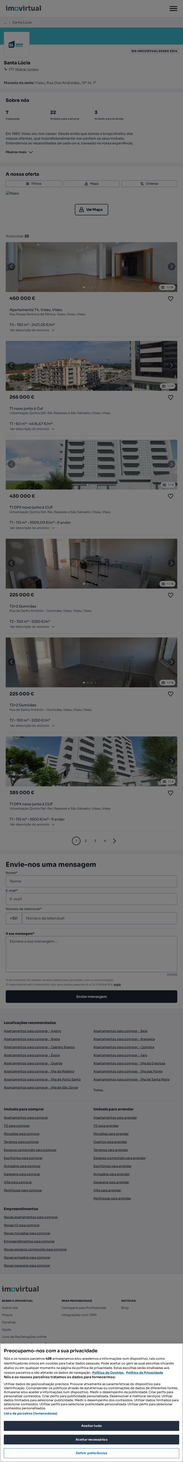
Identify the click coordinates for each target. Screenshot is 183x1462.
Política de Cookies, (108, 1373)
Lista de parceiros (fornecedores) (30, 1413)
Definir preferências (91, 1453)
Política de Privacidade (144, 1373)
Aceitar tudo (91, 1426)
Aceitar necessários (91, 1440)
